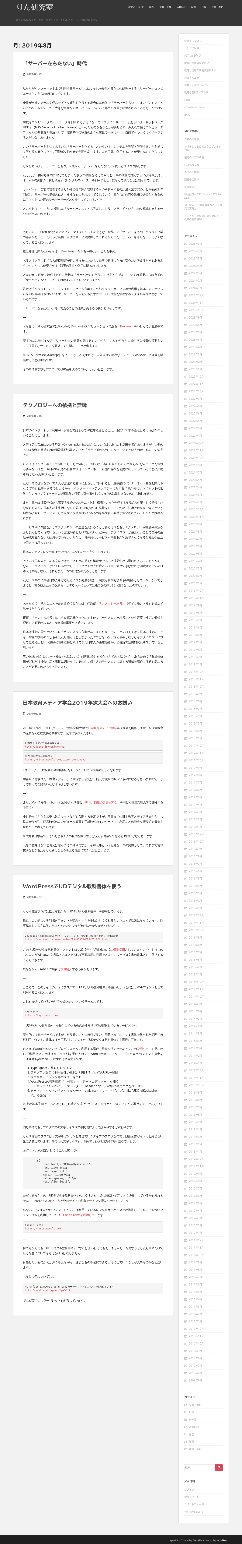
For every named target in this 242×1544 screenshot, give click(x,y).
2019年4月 (195, 642)
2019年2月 (195, 657)
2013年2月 (195, 1144)
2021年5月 (195, 480)
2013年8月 (195, 1100)
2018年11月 (196, 679)
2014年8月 (195, 1011)
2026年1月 (195, 251)
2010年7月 (195, 1365)
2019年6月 (195, 627)
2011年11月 (196, 1247)
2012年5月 (195, 1203)
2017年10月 (196, 760)
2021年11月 (196, 450)
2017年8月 (195, 775)
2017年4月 (195, 804)
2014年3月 (195, 1048)
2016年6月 (195, 871)
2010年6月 (195, 1373)
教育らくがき (191, 77)
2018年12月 (196, 672)
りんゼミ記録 (191, 48)
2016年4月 (195, 886)
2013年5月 (195, 1122)
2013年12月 (196, 1070)
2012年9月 (195, 1173)
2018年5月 (195, 716)
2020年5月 (195, 553)
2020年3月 (195, 568)
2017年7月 (195, 782)
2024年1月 (195, 288)
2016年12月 (196, 834)
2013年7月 (195, 1107)
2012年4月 (195, 1210)
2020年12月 (196, 509)
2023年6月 (195, 339)
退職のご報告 (191, 139)
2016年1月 (195, 908)
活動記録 (181, 7)
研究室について (136, 7)
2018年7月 (195, 708)
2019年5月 (195, 635)
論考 (151, 7)
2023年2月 (195, 362)
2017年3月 (195, 812)
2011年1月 (195, 1321)
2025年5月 (195, 258)
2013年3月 (195, 1137)
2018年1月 (195, 738)
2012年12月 (196, 1159)
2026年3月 (195, 243)
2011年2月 (195, 1314)
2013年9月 (195, 1092)
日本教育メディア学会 (102, 728)
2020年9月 (195, 524)
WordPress (223, 1540)
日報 (204, 7)
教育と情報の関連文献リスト (200, 70)
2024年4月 (195, 266)
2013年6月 (195, 1114)
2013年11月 (196, 1078)
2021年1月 (195, 502)
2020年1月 (195, 583)
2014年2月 (195, 1055)
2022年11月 (196, 384)
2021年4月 (195, 487)
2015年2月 (195, 967)
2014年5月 (195, 1033)
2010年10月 (196, 1343)
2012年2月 (195, 1225)
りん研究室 (34, 7)
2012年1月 (195, 1233)
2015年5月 (195, 959)
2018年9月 (195, 694)
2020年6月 (195, 546)
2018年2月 (195, 731)
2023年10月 (196, 310)
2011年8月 (195, 1269)
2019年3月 (195, 649)
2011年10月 (196, 1255)
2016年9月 (195, 849)
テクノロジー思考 (110, 603)
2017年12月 (196, 745)
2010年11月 (196, 1336)
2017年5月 (195, 797)
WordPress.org (193, 1512)
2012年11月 (196, 1166)
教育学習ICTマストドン (197, 92)
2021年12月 (196, 443)
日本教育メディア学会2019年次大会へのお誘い (77, 702)
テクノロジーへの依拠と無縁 (55, 405)
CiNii (187, 100)
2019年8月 (195, 613)
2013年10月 (196, 1085)
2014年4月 (195, 1041)
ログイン (189, 1489)
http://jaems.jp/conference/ (45, 746)
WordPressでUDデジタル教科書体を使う (72, 886)
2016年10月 (196, 841)
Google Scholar (194, 107)
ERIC (187, 114)
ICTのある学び (192, 55)
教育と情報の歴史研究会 (101, 802)
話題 (193, 7)
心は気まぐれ (191, 165)
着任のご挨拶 (191, 172)
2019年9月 (195, 605)
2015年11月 (196, 923)
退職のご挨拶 (191, 179)
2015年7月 (195, 952)
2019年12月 (196, 590)
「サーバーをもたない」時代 (55, 63)
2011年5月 (195, 1292)
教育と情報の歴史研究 (196, 63)
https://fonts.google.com (43, 1228)
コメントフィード (194, 1504)
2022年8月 (195, 406)
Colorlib (197, 1540)
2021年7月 (195, 472)
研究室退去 (190, 187)
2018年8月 (195, 701)
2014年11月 (196, 989)
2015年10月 (196, 930)
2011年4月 (195, 1299)
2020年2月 (195, 576)
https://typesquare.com (41, 1015)
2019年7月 (195, 620)
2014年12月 (196, 982)
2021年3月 (195, 494)
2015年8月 (195, 945)
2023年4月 (195, 347)
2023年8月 (195, 325)
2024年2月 (195, 280)
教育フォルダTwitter (196, 85)
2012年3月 (195, 1218)
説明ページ (144, 1049)
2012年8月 (195, 1181)
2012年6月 (195, 1196)
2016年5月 (195, 878)
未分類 (192, 1419)
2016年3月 (195, 893)
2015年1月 (195, 974)
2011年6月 (195, 1284)
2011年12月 (196, 1240)
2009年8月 (195, 1380)
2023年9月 (195, 317)
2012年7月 (195, 1188)
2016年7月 (195, 863)
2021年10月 (196, 458)
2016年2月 (195, 900)
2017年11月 (196, 753)
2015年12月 (196, 915)
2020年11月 (196, 517)
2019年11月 (196, 598)
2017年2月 (195, 819)
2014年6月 (195, 1026)
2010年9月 (195, 1351)
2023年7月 (195, 332)
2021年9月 (195, 465)
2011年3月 (195, 1306)
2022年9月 (195, 398)
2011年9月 (195, 1262)
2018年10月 (196, 686)
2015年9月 (195, 937)
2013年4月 (195, 1129)
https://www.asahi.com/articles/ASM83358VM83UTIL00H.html (66, 939)
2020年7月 (195, 539)
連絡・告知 (217, 7)
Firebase (125, 326)
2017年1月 (195, 827)
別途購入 (66, 969)
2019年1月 (195, 664)
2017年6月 (195, 790)
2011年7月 (195, 1277)
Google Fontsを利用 (76, 1215)
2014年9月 (195, 1004)
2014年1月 (195, 1063)
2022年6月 (195, 413)
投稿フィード (191, 1497)
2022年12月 (196, 376)
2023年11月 (196, 302)
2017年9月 (195, 768)
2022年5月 (195, 421)
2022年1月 (195, 435)
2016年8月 (195, 856)
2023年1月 (195, 369)
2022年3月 (195, 428)
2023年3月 (195, 354)
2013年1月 (195, 1151)
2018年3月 (195, 723)
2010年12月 (196, 1328)
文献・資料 (165, 7)
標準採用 (119, 949)
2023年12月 (196, 295)
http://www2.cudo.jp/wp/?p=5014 (47, 1290)
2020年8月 (195, 531)
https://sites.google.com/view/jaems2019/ (55, 759)
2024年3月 (195, 273)
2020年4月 (195, 561)
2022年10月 (196, 391)
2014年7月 (195, 1018)
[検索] (219, 1467)
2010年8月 (195, 1358)
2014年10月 (196, 996)
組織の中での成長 (194, 157)
